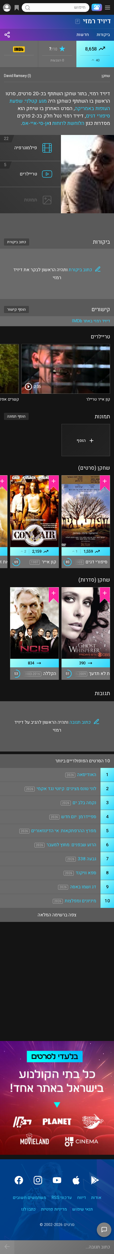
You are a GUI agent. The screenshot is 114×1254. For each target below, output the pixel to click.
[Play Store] (95, 1180)
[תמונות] (30, 190)
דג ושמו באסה (83, 887)
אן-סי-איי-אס (36, 123)
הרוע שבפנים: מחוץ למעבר (71, 844)
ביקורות (103, 34)
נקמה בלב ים (84, 802)
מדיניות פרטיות (54, 1209)
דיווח (81, 1197)
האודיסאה (86, 774)
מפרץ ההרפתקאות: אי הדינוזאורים (63, 830)
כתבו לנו (28, 1209)
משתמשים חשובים (29, 1197)
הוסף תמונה (16, 416)
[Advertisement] (57, 222)
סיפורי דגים (98, 116)
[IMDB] (19, 48)
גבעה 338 (87, 858)
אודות (96, 1197)
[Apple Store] (76, 1180)
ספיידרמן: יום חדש (78, 816)
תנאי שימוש (82, 1209)
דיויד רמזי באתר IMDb (91, 321)
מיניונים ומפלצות (80, 901)
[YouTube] (57, 1180)
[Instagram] (38, 1180)
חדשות (83, 34)
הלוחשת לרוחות (68, 123)
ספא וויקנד (86, 873)
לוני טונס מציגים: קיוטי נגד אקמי (66, 788)
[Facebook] (19, 1180)
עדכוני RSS (61, 1197)
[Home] (95, 7)
